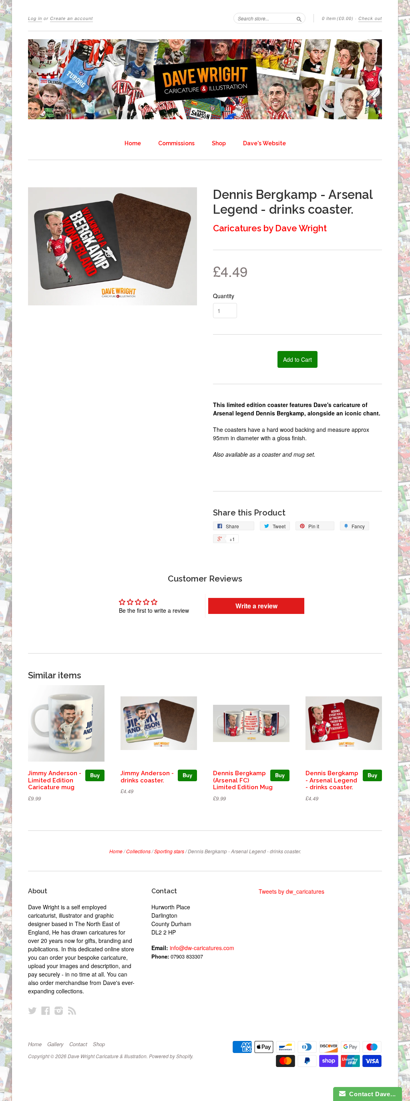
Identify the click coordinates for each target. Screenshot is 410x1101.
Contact (78, 1044)
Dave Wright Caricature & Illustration (107, 1056)
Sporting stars (169, 851)
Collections (138, 851)
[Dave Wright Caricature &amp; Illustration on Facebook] (45, 1010)
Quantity (223, 295)
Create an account (71, 18)
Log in (35, 18)
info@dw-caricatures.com (202, 948)
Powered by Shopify (170, 1056)
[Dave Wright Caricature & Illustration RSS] (72, 1010)
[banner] (205, 79)
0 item (338, 18)
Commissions (176, 143)
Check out (370, 18)
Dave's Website (264, 143)
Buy (95, 775)
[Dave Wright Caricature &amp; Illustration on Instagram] (58, 1010)
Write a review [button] (256, 605)
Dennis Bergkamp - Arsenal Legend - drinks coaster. (331, 780)
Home (133, 143)
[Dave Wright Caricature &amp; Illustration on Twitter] (32, 1010)
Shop (219, 143)
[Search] (299, 18)
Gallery (55, 1044)
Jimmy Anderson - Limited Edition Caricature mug (54, 780)
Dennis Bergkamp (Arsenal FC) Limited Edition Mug (243, 780)
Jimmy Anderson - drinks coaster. (147, 777)
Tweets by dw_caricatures (291, 891)
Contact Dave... (371, 1094)
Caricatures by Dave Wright (270, 228)
